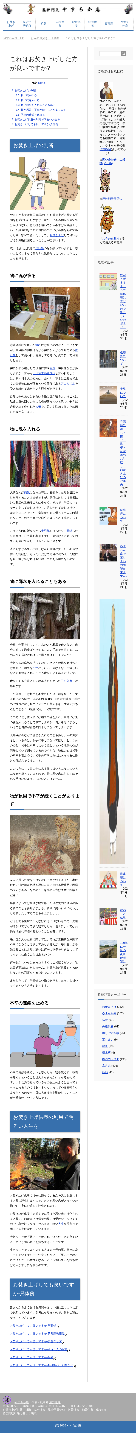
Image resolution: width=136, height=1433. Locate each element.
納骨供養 (92, 24)
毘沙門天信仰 (27, 24)
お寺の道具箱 (110, 238)
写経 (69, 530)
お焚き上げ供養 (12, 1409)
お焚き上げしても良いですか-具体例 (35, 124)
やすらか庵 (125, 24)
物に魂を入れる (27, 100)
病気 (27, 492)
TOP (15, 38)
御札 (38, 344)
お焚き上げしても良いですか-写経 (31, 1357)
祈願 (43, 23)
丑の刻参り (68, 680)
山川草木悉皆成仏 (44, 373)
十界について (123, 392)
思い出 (39, 248)
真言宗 (109, 23)
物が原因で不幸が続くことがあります (41, 109)
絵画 (52, 368)
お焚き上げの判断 (24, 90)
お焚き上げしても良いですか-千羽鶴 (33, 1325)
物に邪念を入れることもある (35, 104)
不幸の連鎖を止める (30, 114)
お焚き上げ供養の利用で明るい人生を (36, 119)
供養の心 (101, 1409)
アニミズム (68, 383)
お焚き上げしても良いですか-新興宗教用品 (37, 1333)
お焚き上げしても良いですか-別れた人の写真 (38, 1349)
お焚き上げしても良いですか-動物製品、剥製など (41, 1365)
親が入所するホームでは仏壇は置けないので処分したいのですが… (123, 301)
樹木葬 (106, 1052)
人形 (38, 406)
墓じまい (108, 1039)
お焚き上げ (11, 24)
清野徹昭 (105, 149)
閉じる (42, 83)
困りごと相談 (110, 1033)
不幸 (35, 667)
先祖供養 (60, 24)
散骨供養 (76, 24)
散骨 (105, 1046)
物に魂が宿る (26, 95)
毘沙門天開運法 (112, 198)
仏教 (105, 1019)
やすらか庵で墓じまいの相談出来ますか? (123, 561)
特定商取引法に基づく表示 (20, 1413)
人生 (61, 1223)
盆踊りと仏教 (123, 914)
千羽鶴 (45, 530)
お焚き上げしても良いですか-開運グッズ (36, 1341)
